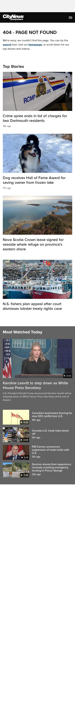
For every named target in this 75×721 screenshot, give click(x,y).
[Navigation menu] (71, 17)
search (7, 44)
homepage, (35, 44)
